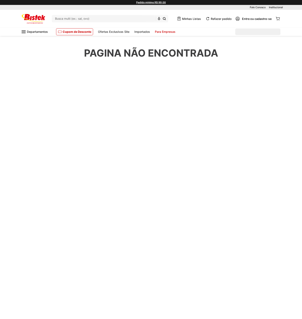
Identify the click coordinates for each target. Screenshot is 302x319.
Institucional (276, 7)
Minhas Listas (191, 19)
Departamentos (37, 31)
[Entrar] (253, 19)
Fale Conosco (258, 7)
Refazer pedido (221, 19)
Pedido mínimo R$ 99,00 (151, 2)
